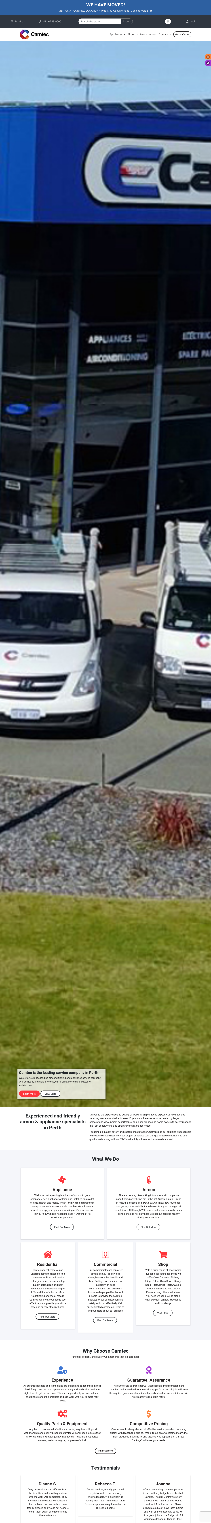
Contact (164, 34)
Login (193, 21)
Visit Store (162, 1313)
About (152, 34)
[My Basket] (168, 21)
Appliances (116, 34)
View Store (50, 1093)
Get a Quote (182, 34)
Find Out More (62, 1227)
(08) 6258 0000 (51, 21)
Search (127, 21)
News (143, 34)
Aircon (132, 34)
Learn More (29, 1093)
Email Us (20, 21)
